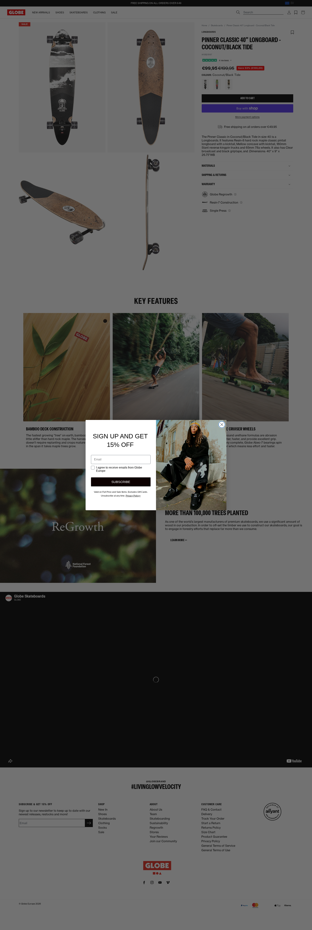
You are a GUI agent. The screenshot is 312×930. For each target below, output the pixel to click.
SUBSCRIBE (120, 482)
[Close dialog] (222, 424)
